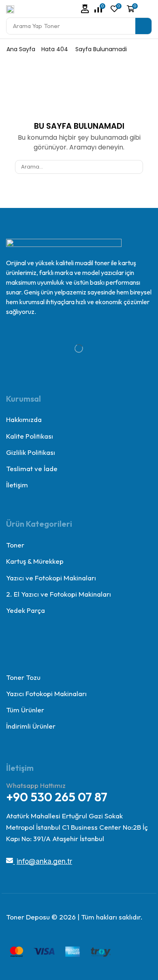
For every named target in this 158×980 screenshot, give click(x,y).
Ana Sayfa (20, 49)
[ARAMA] (136, 167)
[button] (85, 8)
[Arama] (143, 26)
